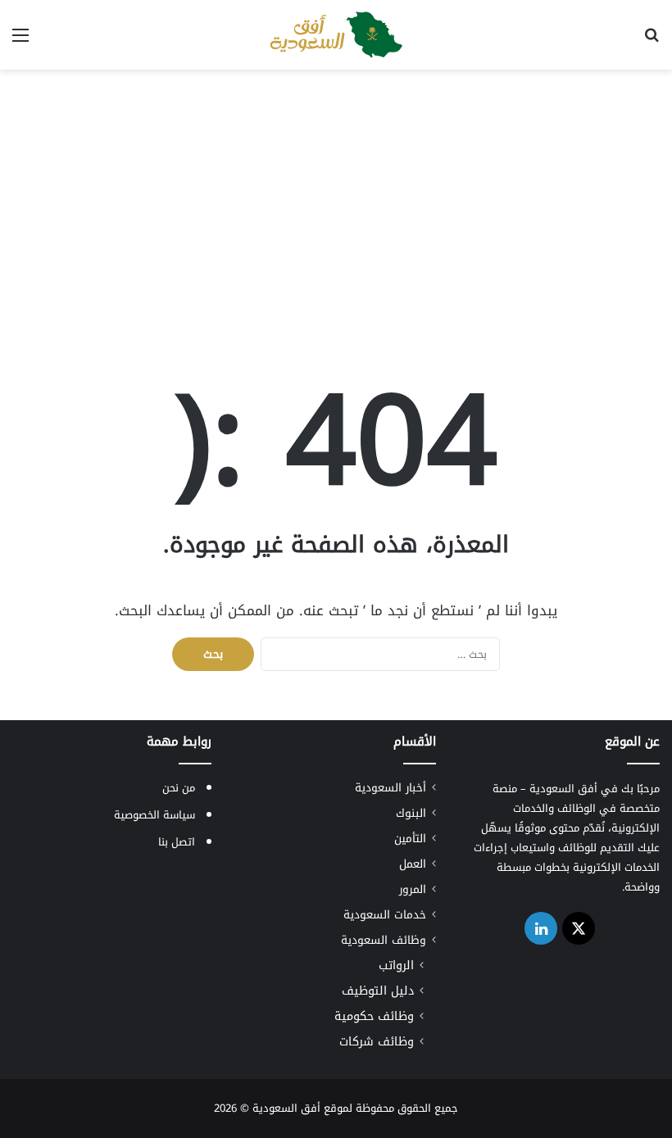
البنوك (411, 813)
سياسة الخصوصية (154, 815)
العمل (412, 864)
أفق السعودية (286, 1108)
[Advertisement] (336, 200)
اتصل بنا (176, 842)
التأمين (410, 838)
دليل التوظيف (378, 991)
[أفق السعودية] (336, 34)
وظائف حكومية (374, 1016)
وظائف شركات (376, 1041)
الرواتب (396, 965)
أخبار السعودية (390, 787)
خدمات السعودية (384, 914)
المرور (412, 889)
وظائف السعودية (383, 940)
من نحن (178, 788)
